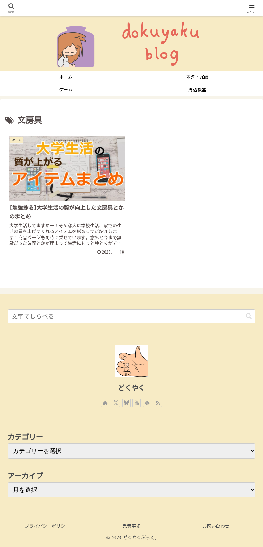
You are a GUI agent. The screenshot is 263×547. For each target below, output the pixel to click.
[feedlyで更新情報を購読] (147, 403)
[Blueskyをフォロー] (126, 403)
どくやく (131, 387)
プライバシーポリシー (47, 526)
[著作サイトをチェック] (105, 403)
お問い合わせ (215, 526)
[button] (248, 316)
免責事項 (131, 526)
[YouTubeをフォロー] (136, 403)
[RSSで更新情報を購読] (158, 403)
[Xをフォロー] (116, 403)
